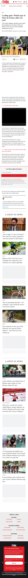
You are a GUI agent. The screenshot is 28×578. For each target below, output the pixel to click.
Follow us (16, 59)
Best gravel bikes (20, 527)
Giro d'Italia (19, 519)
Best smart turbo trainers (7, 529)
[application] (14, 116)
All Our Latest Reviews (7, 535)
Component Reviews (7, 537)
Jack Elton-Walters (7, 31)
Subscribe (20, 1)
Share (5, 59)
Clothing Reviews (20, 537)
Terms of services (16, 179)
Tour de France (9, 519)
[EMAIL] (4, 199)
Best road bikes (7, 527)
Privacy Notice (18, 180)
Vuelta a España (9, 521)
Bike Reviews (20, 535)
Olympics (19, 521)
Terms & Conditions (13, 568)
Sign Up (14, 563)
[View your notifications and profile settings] (13, 2)
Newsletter (23, 59)
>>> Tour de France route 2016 (10, 105)
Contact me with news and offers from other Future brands (14, 560)
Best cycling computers (20, 529)
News (3, 12)
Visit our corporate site (18, 572)
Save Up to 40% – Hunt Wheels (15, 5)
